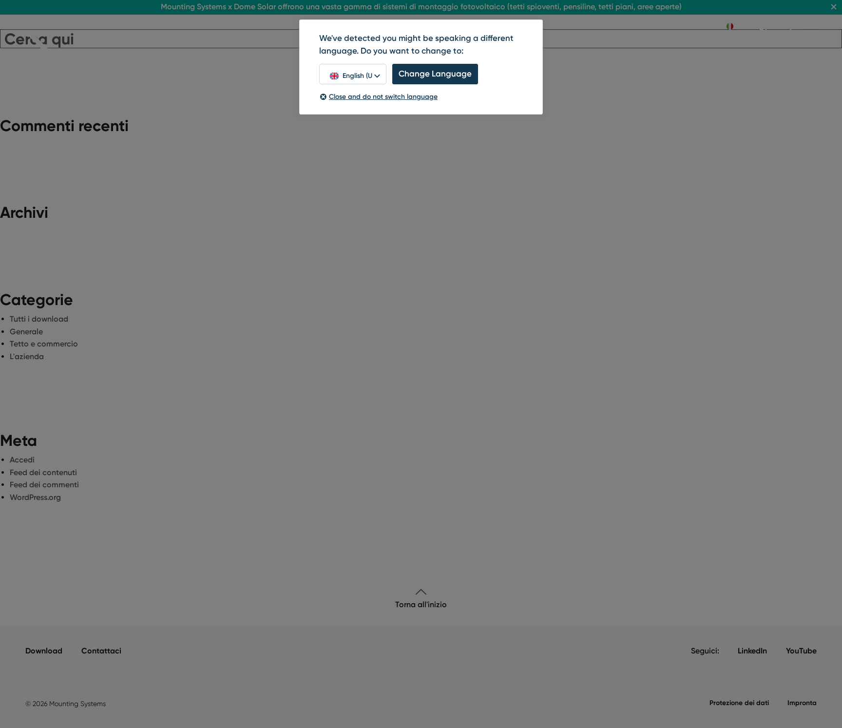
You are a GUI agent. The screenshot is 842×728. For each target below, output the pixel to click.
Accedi (22, 459)
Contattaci (101, 650)
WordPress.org (35, 497)
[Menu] (811, 26)
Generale (26, 331)
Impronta (802, 703)
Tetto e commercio (44, 343)
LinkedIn (752, 650)
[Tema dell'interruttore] (763, 26)
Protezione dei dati (739, 703)
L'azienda (27, 356)
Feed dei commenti (44, 484)
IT (739, 26)
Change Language (435, 73)
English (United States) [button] (357, 76)
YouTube (801, 650)
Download (43, 650)
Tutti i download (39, 319)
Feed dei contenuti (43, 472)
